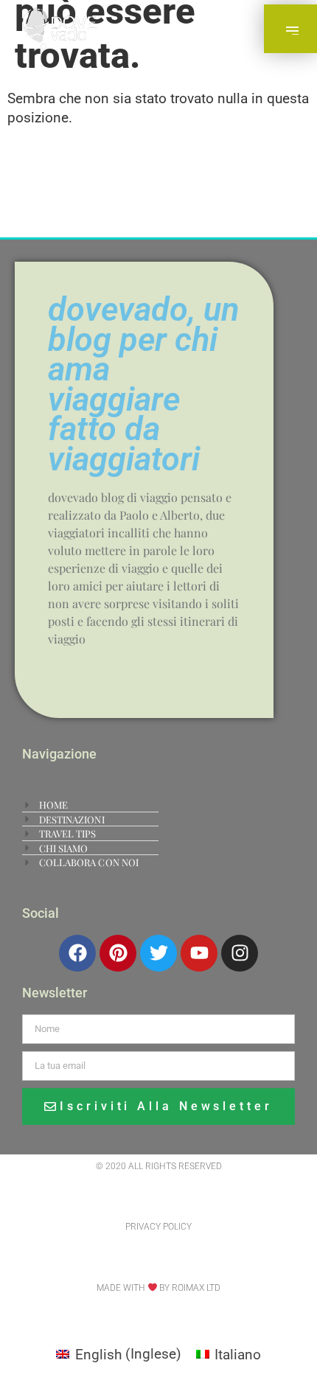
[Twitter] (158, 953)
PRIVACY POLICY (158, 1227)
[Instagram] (239, 953)
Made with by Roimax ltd (159, 1288)
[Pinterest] (118, 953)
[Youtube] (199, 953)
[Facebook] (77, 953)
